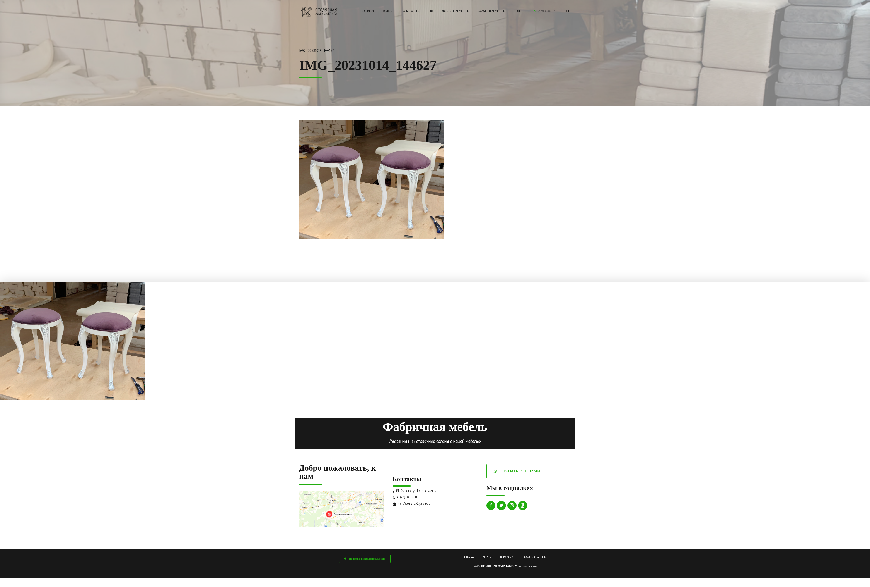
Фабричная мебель (455, 11)
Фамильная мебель (491, 11)
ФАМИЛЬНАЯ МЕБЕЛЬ (534, 557)
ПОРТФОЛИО (506, 557)
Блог (517, 11)
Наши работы (411, 11)
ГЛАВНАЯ (469, 557)
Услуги (388, 11)
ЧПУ (431, 11)
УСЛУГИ (487, 557)
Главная (368, 11)
